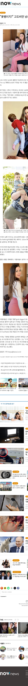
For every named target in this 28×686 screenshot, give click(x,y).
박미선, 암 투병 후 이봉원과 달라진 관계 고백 (11, 650)
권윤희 (1, 23)
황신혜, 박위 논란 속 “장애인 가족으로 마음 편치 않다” (12, 657)
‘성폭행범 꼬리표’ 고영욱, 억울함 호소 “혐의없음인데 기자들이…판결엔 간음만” (8, 636)
